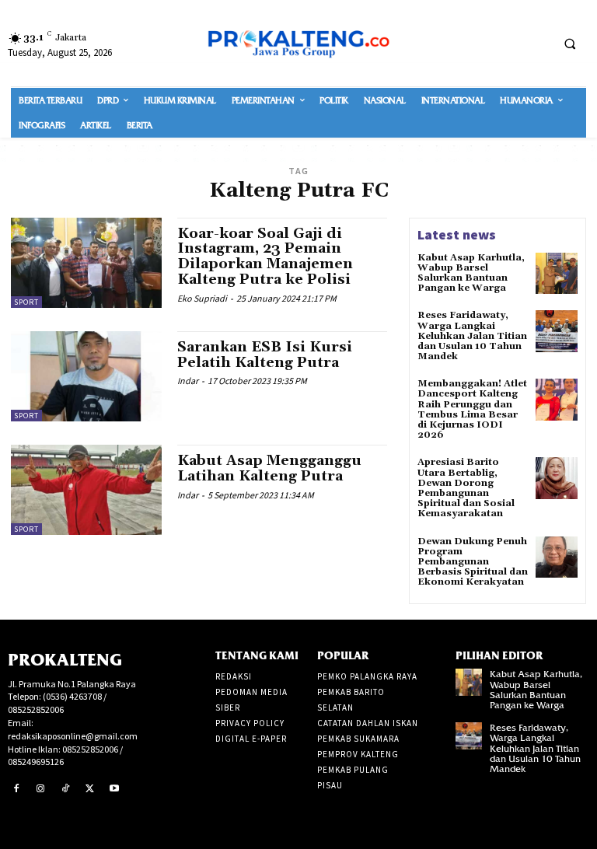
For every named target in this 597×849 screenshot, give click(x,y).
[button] (569, 43)
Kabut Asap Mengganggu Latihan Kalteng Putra (269, 468)
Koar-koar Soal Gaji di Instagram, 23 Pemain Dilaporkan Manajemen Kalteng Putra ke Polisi (265, 256)
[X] (90, 789)
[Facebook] (16, 789)
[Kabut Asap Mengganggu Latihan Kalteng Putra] (86, 490)
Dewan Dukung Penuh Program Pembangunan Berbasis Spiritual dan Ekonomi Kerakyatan (472, 562)
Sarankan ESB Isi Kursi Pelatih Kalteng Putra (264, 355)
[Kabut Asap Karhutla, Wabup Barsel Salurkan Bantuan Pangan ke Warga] (557, 274)
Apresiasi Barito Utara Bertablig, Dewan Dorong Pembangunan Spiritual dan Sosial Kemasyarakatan (466, 487)
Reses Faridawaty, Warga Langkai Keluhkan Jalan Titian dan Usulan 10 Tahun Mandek (472, 335)
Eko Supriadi (202, 298)
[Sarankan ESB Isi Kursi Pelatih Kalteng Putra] (86, 376)
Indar (187, 380)
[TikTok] (65, 789)
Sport (26, 302)
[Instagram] (41, 789)
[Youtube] (114, 789)
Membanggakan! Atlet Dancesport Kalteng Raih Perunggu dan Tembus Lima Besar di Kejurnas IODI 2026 (472, 409)
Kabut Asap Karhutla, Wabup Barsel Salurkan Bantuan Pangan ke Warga (471, 273)
